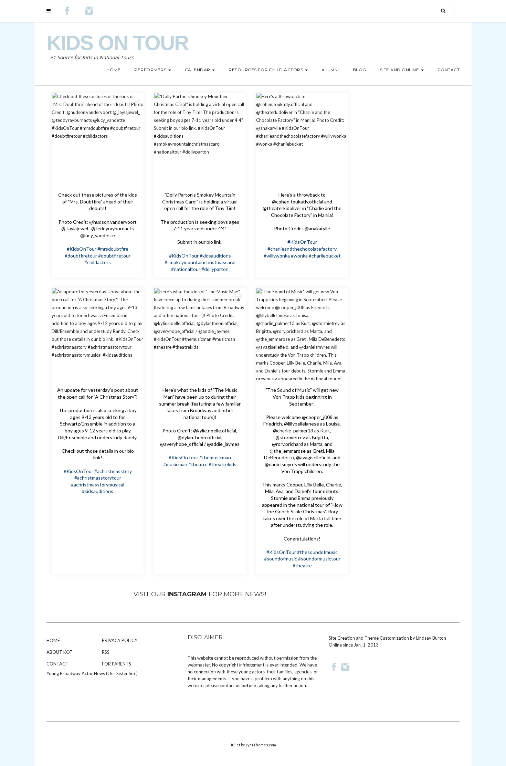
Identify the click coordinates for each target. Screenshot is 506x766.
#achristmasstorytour (97, 478)
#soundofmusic (280, 559)
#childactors (97, 262)
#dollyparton (215, 269)
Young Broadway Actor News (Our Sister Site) (92, 673)
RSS (105, 652)
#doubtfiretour (81, 256)
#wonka (299, 256)
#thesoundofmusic (317, 552)
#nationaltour (185, 269)
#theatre (198, 464)
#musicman (175, 464)
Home (53, 640)
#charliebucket (325, 256)
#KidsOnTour (81, 249)
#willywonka (277, 256)
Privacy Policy (119, 640)
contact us (230, 685)
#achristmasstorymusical (97, 484)
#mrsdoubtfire (112, 249)
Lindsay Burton (431, 638)
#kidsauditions (215, 256)
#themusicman (215, 457)
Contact (57, 664)
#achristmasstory (113, 471)
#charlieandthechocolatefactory (302, 249)
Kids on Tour (117, 42)
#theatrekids (222, 464)
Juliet (235, 745)
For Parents (116, 664)
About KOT (59, 652)
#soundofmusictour (319, 559)
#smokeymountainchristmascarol (200, 262)
